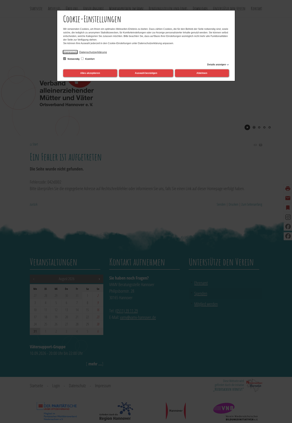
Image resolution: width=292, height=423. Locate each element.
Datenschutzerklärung (93, 52)
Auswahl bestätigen (146, 73)
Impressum (70, 52)
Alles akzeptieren (90, 73)
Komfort (90, 59)
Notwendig (73, 59)
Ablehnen (201, 73)
